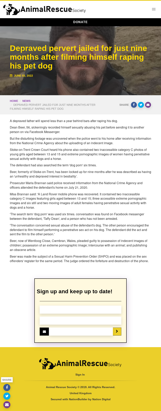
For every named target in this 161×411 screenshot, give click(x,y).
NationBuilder (78, 399)
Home (14, 100)
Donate (80, 22)
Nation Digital (101, 399)
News (26, 100)
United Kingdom (80, 393)
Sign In (80, 374)
